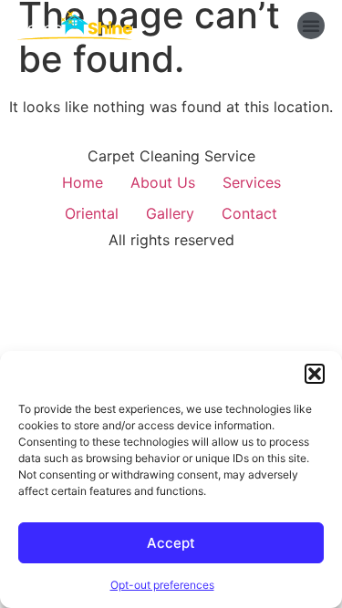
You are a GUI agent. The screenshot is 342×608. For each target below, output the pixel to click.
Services (252, 182)
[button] (315, 374)
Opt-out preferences (162, 585)
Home (82, 182)
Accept (171, 542)
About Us (162, 182)
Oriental (92, 213)
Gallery (170, 213)
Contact (249, 213)
